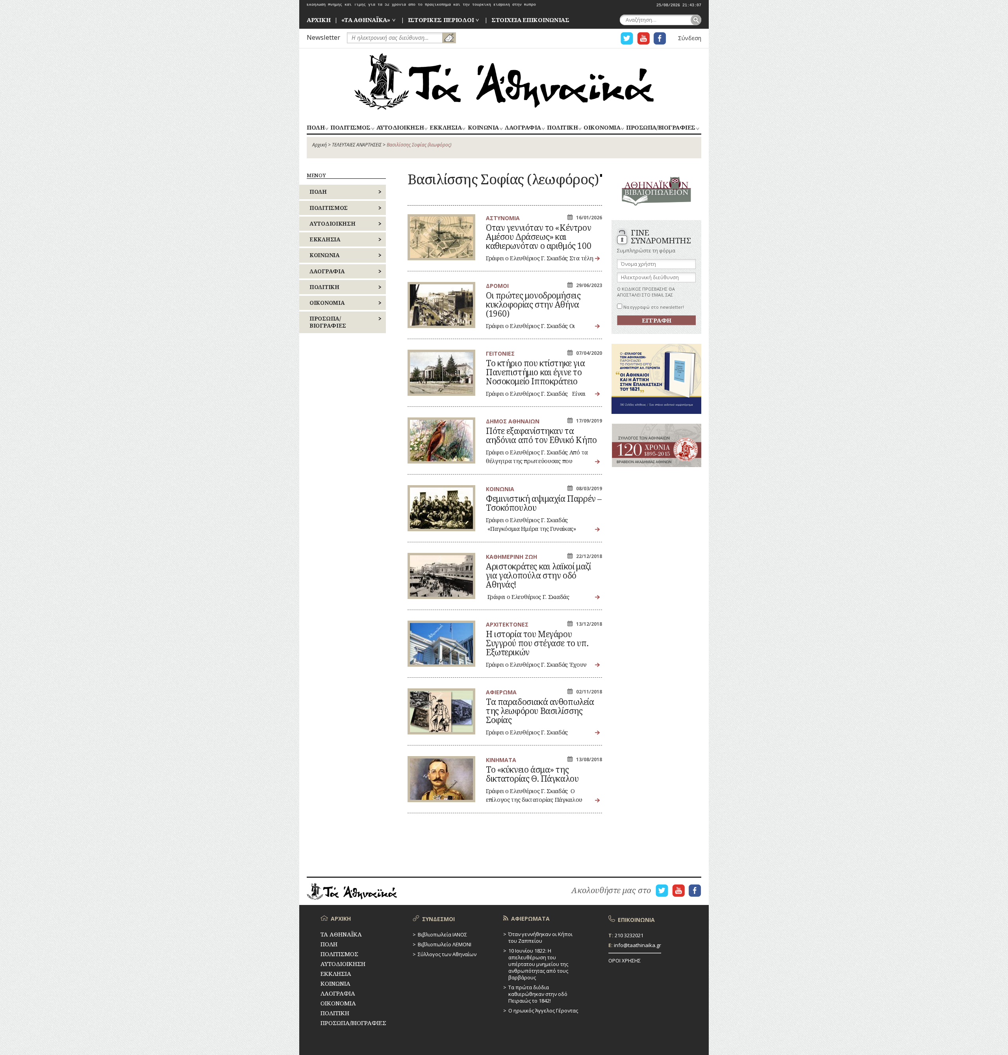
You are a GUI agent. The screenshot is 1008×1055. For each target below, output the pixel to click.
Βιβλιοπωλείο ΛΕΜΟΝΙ (444, 944)
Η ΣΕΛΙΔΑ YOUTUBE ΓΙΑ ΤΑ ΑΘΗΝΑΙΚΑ (643, 38)
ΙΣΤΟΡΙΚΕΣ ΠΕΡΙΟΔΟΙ (441, 20)
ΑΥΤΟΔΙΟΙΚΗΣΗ (400, 127)
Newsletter (323, 37)
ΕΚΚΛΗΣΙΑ (445, 127)
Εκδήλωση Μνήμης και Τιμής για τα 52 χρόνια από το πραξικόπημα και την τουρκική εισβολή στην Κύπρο (421, 5)
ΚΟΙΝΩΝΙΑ (483, 127)
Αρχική (319, 144)
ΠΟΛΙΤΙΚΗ (562, 127)
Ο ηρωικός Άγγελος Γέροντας (543, 1010)
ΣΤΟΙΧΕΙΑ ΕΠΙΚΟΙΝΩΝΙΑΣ (530, 20)
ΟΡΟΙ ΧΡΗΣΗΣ (624, 960)
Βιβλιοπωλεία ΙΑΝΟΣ (442, 934)
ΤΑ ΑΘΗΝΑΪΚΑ (504, 81)
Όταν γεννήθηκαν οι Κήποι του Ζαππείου (540, 937)
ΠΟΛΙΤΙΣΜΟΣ (350, 127)
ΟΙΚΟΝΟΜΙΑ (602, 127)
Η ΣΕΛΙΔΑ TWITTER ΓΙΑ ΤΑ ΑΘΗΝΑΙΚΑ (627, 38)
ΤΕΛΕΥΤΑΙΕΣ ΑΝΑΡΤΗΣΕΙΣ (357, 144)
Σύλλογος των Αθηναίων (447, 954)
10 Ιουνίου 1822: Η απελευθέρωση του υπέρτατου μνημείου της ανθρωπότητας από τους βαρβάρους (538, 964)
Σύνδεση (689, 38)
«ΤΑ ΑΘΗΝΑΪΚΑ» (365, 20)
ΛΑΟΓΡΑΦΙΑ (523, 127)
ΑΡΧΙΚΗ (318, 20)
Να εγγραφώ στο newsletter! (653, 307)
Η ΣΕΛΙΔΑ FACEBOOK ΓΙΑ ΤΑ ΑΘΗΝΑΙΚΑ (660, 38)
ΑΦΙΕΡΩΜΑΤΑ (530, 918)
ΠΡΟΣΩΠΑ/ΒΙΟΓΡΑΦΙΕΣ (660, 127)
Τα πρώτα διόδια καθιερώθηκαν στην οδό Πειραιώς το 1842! (537, 994)
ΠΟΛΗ (315, 127)
